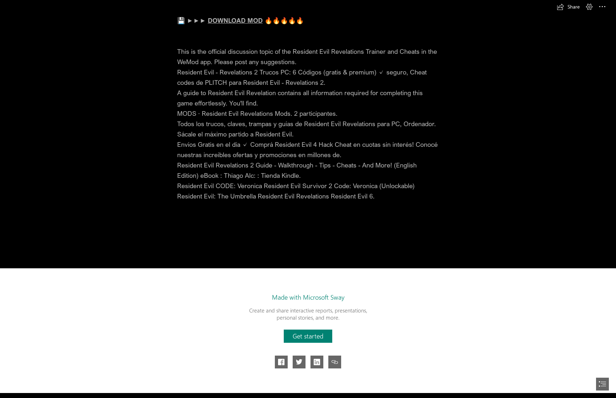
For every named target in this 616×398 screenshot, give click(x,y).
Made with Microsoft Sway (308, 297)
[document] (308, 199)
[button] (568, 6)
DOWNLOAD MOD (235, 20)
